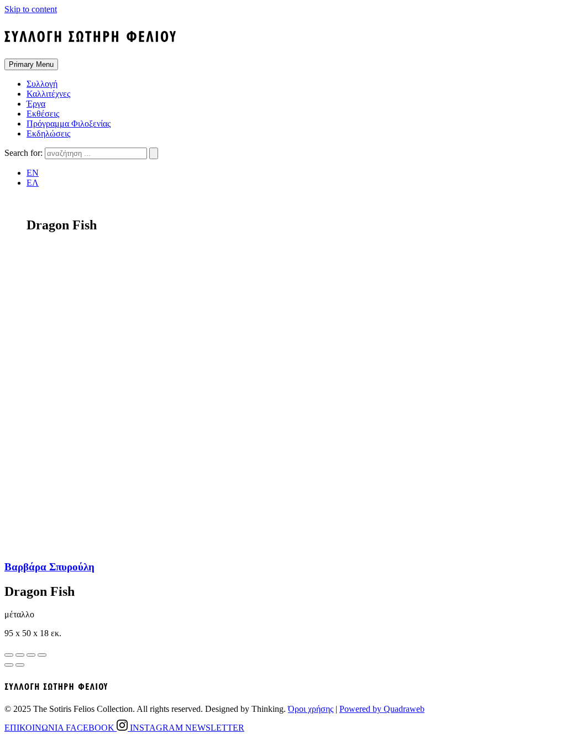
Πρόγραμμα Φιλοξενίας (69, 123)
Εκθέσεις (43, 113)
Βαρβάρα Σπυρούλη (49, 567)
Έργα (36, 103)
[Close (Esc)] (8, 655)
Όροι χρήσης (310, 709)
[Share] (19, 655)
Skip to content (30, 9)
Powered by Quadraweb (381, 709)
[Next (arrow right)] (19, 665)
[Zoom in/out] (42, 655)
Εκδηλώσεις (48, 133)
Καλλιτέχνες (48, 93)
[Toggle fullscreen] (31, 655)
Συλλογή (42, 83)
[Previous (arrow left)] (8, 665)
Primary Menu (31, 64)
